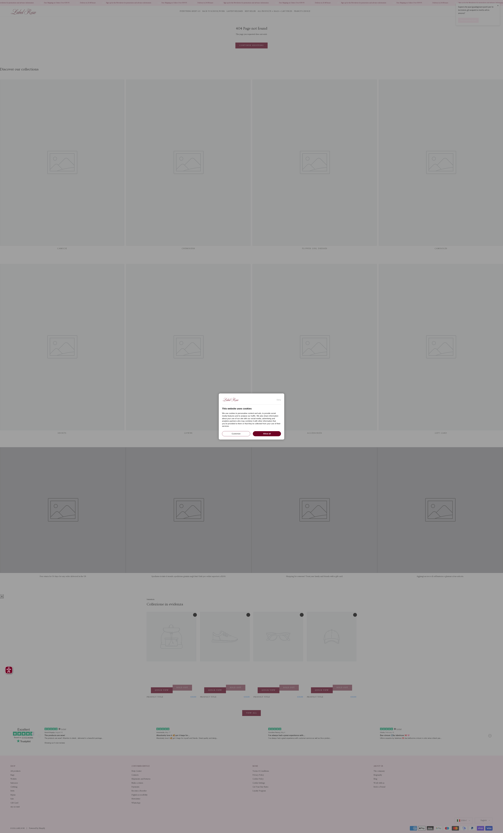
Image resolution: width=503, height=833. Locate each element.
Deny (279, 400)
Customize (236, 434)
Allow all (267, 434)
